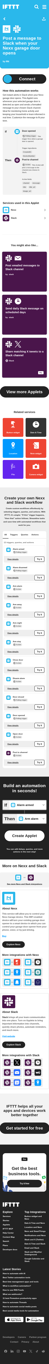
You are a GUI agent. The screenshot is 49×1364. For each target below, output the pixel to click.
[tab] (5, 535)
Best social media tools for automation (21, 1311)
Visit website (8, 1036)
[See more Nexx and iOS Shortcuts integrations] (33, 982)
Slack (5, 1017)
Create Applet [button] (24, 836)
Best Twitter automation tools (16, 1277)
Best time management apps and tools (21, 1282)
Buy (4, 936)
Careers (22, 1337)
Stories (6, 1220)
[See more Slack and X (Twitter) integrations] (12, 1062)
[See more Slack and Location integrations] (33, 1082)
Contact (14, 1342)
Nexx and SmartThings (35, 1231)
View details (13, 559)
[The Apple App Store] (14, 1320)
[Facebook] (5, 1351)
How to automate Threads (15, 1302)
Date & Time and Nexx (34, 1223)
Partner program (37, 1337)
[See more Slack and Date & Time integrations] (33, 1062)
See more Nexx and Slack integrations (24, 884)
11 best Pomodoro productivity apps (20, 1298)
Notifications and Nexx (35, 1235)
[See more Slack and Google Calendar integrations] (12, 1082)
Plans (5, 1245)
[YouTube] (24, 1351)
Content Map (9, 1237)
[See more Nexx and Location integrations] (12, 972)
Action (18, 589)
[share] (44, 19)
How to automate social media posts (20, 1306)
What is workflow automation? (17, 1286)
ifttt (7, 61)
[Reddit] (43, 1351)
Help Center (8, 1233)
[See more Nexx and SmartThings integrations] (33, 972)
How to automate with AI (14, 1273)
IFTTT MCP (8, 1229)
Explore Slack (14, 1045)
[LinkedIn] (11, 1351)
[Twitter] (30, 1351)
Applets (6, 1225)
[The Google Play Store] (35, 1320)
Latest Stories (12, 1269)
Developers (9, 1337)
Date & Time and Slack (34, 1244)
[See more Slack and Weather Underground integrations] (33, 1072)
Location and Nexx (33, 1227)
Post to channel (30, 159)
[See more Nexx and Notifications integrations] (12, 982)
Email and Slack (31, 1248)
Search (6, 1241)
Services (7, 1216)
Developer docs (10, 1249)
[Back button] (5, 19)
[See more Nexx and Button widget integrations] (12, 962)
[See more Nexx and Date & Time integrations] (33, 962)
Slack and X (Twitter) (34, 1239)
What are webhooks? (12, 1294)
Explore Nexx (13, 944)
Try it (39, 559)
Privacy (25, 1342)
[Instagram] (18, 1351)
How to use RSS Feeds (13, 1290)
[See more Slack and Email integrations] (12, 1072)
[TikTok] (37, 1351)
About (36, 1342)
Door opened (29, 131)
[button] (44, 7)
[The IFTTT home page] (11, 6)
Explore (8, 1212)
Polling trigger (21, 552)
